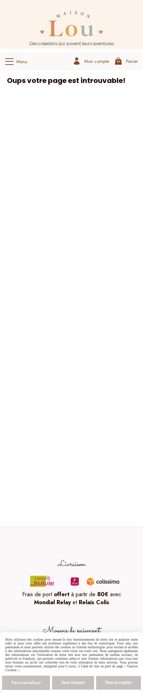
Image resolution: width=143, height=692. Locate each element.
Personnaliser (26, 683)
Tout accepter (118, 682)
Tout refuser (73, 682)
